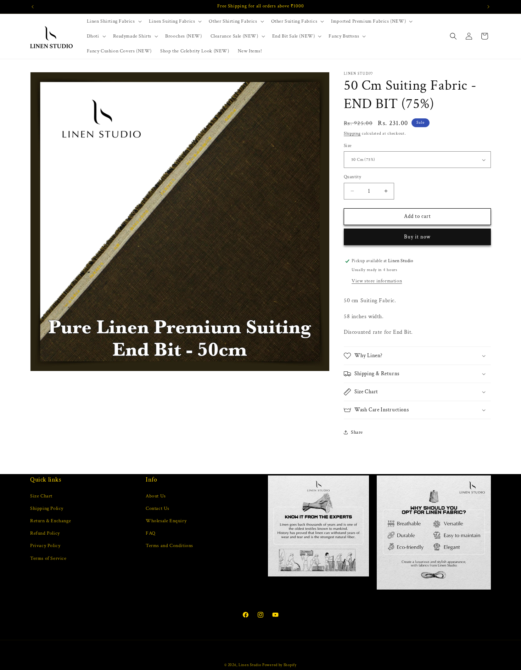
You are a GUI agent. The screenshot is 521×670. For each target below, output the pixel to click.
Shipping (352, 133)
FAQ (151, 533)
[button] (114, 21)
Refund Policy (45, 533)
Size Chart (41, 495)
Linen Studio (250, 665)
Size (348, 146)
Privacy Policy (45, 545)
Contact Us (157, 508)
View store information (377, 281)
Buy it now (417, 236)
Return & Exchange (50, 520)
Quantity (352, 177)
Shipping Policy (46, 508)
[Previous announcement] (32, 6)
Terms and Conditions (169, 545)
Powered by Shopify (279, 665)
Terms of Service (48, 558)
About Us (156, 495)
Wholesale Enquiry (166, 520)
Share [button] (357, 432)
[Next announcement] (488, 6)
